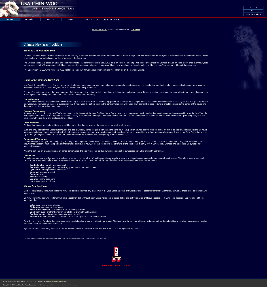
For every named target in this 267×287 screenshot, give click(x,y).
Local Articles (135, 30)
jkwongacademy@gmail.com (56, 281)
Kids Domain (112, 228)
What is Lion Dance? (99, 30)
